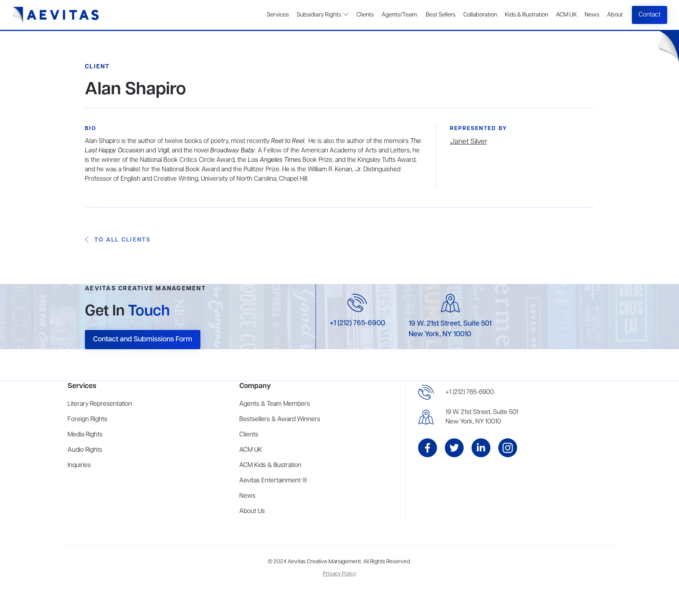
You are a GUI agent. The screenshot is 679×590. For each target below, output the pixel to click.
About (615, 15)
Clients (365, 15)
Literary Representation (100, 404)
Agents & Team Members (274, 404)
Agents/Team (399, 15)
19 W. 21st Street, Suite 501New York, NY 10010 (482, 417)
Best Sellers (440, 15)
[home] (55, 15)
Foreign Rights (87, 419)
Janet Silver (468, 142)
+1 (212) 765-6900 (357, 323)
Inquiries (79, 465)
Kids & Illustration (526, 15)
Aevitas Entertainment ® (273, 480)
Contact (650, 15)
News (592, 15)
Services (278, 15)
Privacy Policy (339, 574)
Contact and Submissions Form (142, 339)
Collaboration (480, 15)
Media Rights (85, 435)
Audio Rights (85, 450)
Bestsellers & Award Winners (279, 419)
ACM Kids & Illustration (270, 465)
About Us (252, 511)
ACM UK (566, 15)
